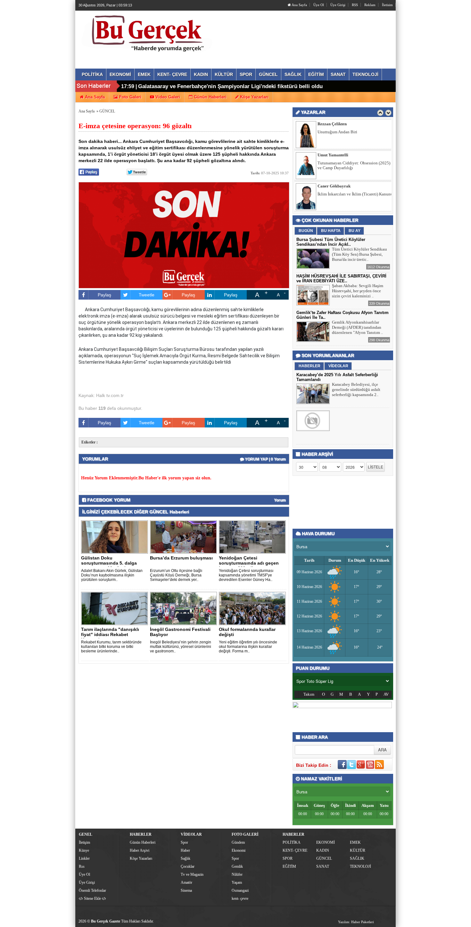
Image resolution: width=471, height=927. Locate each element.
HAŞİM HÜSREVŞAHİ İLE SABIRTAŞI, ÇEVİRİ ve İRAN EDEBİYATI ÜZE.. (341, 278)
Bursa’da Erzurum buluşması (181, 557)
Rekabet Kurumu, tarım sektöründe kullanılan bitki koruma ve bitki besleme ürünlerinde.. (111, 646)
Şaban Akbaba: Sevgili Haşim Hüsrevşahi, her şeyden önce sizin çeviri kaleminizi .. (357, 290)
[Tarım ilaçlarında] (115, 608)
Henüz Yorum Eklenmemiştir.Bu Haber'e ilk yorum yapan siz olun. (146, 478)
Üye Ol (318, 5)
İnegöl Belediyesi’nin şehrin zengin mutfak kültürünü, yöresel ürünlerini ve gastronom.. (180, 646)
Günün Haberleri (142, 842)
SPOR (288, 858)
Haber (185, 850)
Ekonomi (238, 850)
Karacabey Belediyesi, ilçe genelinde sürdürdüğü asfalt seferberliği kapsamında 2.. (356, 389)
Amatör (186, 882)
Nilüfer (237, 874)
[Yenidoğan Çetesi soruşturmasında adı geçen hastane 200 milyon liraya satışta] (253, 536)
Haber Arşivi (139, 850)
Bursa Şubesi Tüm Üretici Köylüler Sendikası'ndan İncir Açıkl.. (330, 242)
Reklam (370, 5)
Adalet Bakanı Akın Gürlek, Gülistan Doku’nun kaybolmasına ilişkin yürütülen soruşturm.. (112, 575)
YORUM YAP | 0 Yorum (265, 459)
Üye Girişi (337, 5)
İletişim (84, 842)
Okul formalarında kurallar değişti (247, 632)
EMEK (355, 842)
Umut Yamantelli (333, 131)
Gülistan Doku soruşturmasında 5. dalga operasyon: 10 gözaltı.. (109, 563)
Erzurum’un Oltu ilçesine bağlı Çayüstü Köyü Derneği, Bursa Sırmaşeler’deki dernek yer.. (176, 575)
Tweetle (146, 294)
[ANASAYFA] (148, 33)
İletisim (387, 5)
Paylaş (104, 294)
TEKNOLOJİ (360, 866)
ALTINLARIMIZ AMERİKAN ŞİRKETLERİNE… (343, 204)
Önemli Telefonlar (92, 890)
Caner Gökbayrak (334, 163)
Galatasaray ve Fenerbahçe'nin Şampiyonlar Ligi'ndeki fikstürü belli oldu (230, 86)
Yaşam (237, 882)
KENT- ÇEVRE (295, 850)
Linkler (84, 858)
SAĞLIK (357, 858)
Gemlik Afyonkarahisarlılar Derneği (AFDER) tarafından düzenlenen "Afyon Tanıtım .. (357, 327)
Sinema (186, 890)
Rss (82, 866)
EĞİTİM (289, 866)
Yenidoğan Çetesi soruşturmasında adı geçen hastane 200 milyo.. (249, 563)
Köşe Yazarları (141, 858)
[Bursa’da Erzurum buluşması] (184, 536)
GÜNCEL (107, 111)
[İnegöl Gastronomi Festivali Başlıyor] (184, 608)
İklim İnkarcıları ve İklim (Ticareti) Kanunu (355, 171)
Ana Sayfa (299, 5)
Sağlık (185, 858)
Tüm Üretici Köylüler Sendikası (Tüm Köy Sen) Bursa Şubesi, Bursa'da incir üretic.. (359, 254)
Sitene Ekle (92, 898)
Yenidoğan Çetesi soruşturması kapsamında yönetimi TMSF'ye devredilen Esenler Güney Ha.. (246, 575)
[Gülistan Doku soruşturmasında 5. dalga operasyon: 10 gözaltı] (115, 536)
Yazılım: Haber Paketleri (356, 922)
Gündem (238, 842)
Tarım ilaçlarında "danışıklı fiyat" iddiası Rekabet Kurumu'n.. (110, 634)
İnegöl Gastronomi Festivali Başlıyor (180, 632)
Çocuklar (187, 866)
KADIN (322, 850)
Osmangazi (240, 890)
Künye (84, 850)
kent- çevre (240, 898)
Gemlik (237, 866)
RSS (355, 5)
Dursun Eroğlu (331, 194)
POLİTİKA (292, 842)
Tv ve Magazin (192, 874)
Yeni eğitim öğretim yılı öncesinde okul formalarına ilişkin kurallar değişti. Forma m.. (248, 646)
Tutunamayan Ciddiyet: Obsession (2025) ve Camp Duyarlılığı (354, 142)
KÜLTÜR (357, 850)
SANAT (322, 866)
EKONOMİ (325, 842)
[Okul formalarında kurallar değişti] (253, 608)
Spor (184, 842)
